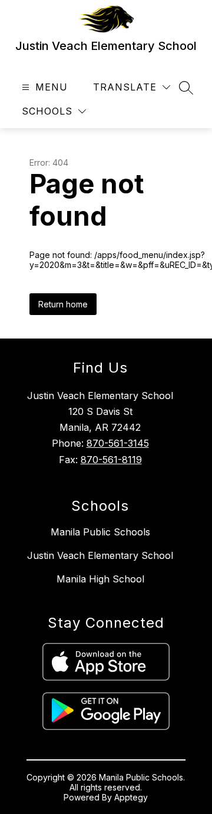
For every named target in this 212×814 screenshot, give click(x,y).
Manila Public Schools (100, 532)
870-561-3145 (118, 443)
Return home (63, 304)
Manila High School (100, 579)
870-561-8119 (111, 459)
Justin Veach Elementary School (100, 555)
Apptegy (131, 797)
